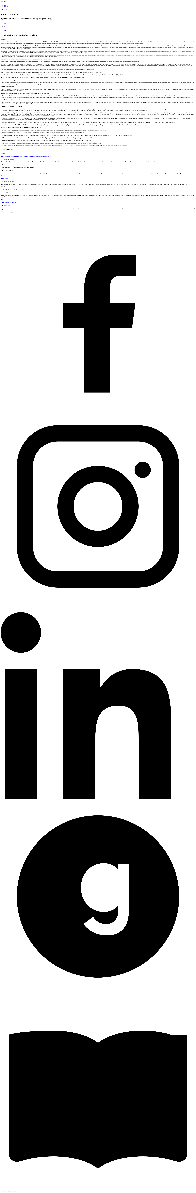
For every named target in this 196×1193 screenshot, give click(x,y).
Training (6, 6)
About (5, 9)
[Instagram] (98, 603)
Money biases (4, 178)
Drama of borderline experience (9, 202)
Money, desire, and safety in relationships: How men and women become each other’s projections (26, 156)
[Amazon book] (98, 1188)
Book (5, 4)
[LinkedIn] (98, 798)
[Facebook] (98, 408)
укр (5, 26)
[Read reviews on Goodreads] (98, 993)
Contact (5, 10)
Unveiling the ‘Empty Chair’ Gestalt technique (13, 189)
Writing (5, 8)
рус (5, 30)
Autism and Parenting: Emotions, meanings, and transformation (17, 167)
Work (5, 5)
